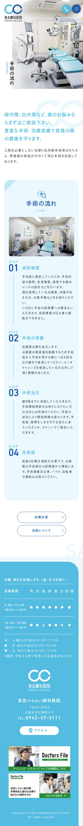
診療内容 (41, 517)
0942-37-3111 (39, 718)
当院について (41, 530)
